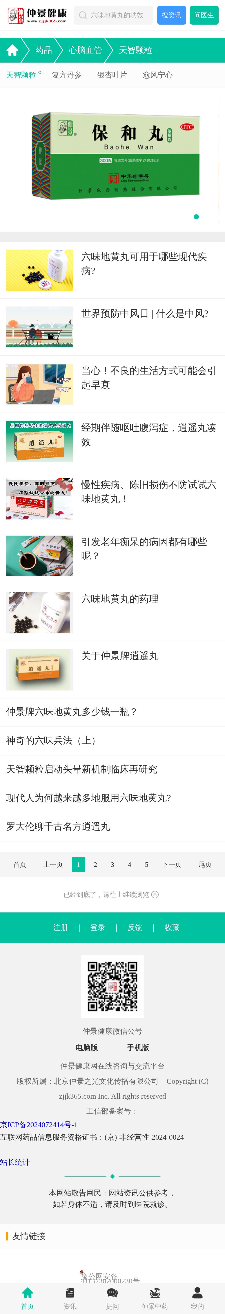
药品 (43, 50)
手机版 (138, 1048)
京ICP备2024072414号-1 (39, 1125)
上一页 (53, 864)
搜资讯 (171, 15)
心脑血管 (85, 50)
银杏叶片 (112, 75)
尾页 (205, 864)
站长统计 (15, 1162)
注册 (61, 927)
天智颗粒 (135, 50)
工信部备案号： (112, 1111)
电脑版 (87, 1048)
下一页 (172, 864)
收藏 (168, 927)
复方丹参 (67, 75)
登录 (98, 927)
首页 (19, 864)
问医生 (204, 15)
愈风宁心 (158, 75)
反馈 (135, 927)
